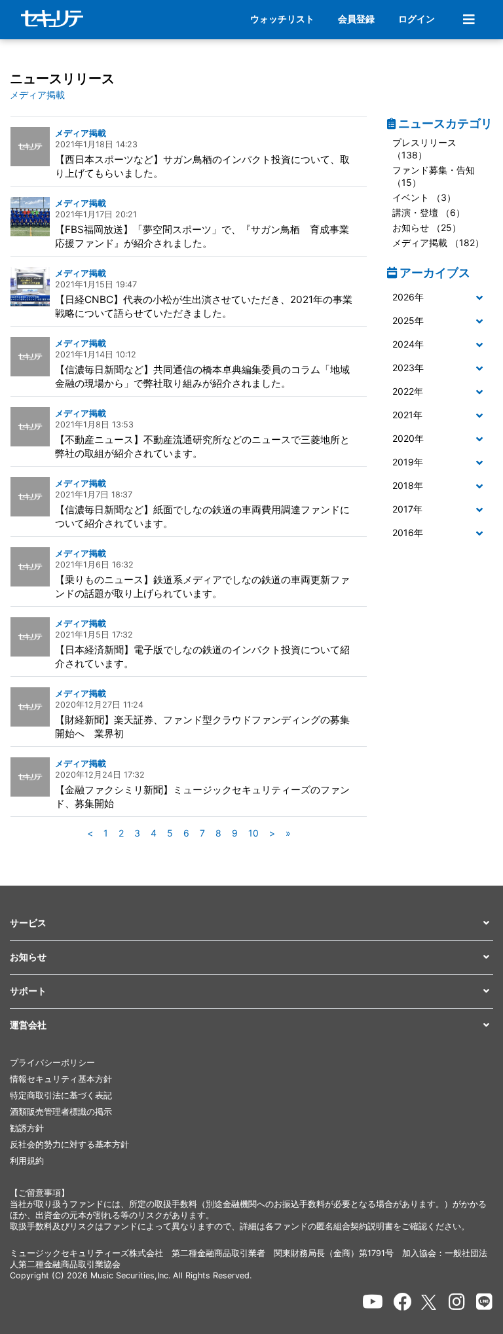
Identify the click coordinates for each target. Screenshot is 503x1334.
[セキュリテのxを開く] (429, 1302)
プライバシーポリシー (52, 1063)
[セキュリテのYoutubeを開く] (372, 1302)
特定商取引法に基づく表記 (61, 1095)
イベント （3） (424, 197)
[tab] (440, 298)
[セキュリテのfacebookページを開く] (403, 1302)
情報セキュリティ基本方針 (61, 1079)
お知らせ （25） (426, 227)
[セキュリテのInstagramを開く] (457, 1302)
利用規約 (27, 1161)
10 (253, 832)
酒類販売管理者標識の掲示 (61, 1112)
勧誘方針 (27, 1128)
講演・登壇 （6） (428, 212)
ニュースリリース (62, 78)
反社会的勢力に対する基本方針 (69, 1144)
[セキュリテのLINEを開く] (484, 1302)
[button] (440, 297)
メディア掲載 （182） (438, 242)
